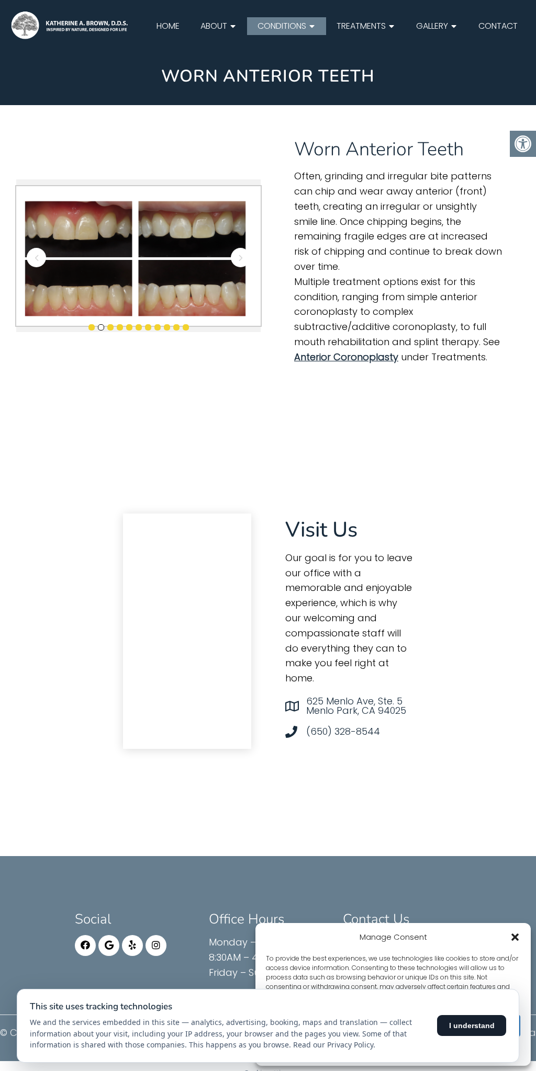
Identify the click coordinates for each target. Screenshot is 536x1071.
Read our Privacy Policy (333, 1045)
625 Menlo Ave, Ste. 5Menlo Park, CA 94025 (356, 706)
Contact (498, 26)
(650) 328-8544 (343, 731)
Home (168, 26)
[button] (515, 937)
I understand (472, 1025)
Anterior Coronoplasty (346, 356)
